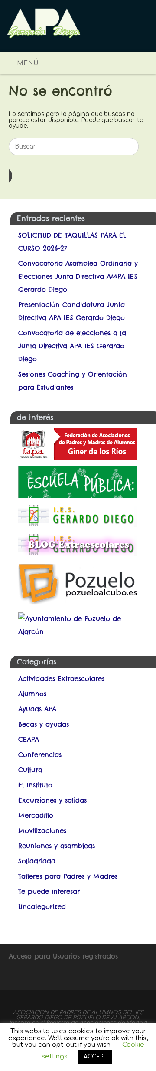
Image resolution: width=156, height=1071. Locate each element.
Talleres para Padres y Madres (67, 876)
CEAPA (28, 739)
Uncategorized (42, 906)
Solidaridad (36, 861)
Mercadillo (35, 815)
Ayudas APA (37, 709)
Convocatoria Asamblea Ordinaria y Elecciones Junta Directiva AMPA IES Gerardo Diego (78, 276)
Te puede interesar (49, 891)
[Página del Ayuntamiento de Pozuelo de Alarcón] (81, 632)
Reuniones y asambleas (56, 846)
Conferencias (40, 754)
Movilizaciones (42, 830)
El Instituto (35, 785)
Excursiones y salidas (52, 800)
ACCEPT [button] (95, 1057)
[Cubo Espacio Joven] (77, 603)
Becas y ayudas (43, 724)
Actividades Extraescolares (61, 678)
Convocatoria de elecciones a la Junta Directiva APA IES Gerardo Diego (72, 346)
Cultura (30, 770)
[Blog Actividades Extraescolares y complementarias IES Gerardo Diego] (77, 553)
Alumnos (32, 694)
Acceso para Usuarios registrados (63, 956)
